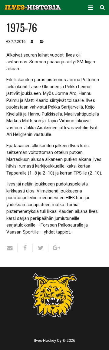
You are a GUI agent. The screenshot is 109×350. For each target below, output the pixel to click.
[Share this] (25, 248)
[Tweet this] (40, 248)
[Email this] (12, 248)
